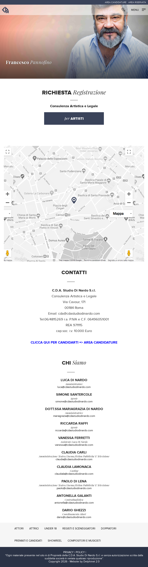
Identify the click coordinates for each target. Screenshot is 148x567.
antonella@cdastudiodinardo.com (74, 502)
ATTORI (19, 528)
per (74, 118)
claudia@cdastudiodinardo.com (74, 459)
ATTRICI (34, 528)
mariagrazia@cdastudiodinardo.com (74, 416)
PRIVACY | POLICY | (74, 552)
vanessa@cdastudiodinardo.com (74, 445)
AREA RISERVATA (137, 2)
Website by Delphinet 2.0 (85, 561)
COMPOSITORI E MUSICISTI (84, 540)
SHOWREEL (55, 540)
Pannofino (29, 62)
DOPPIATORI (108, 528)
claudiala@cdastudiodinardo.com (74, 473)
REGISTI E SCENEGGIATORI (78, 528)
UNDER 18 (50, 528)
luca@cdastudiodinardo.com (74, 387)
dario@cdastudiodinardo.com (74, 517)
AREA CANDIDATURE (115, 2)
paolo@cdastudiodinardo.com (74, 488)
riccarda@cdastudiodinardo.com (74, 430)
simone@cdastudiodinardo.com (74, 401)
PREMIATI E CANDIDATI (28, 540)
